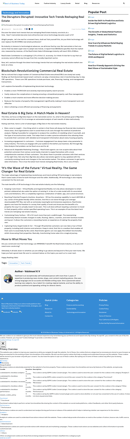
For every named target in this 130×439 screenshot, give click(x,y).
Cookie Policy (103, 309)
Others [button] (2, 431)
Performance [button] (4, 405)
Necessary (5, 363)
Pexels (83, 29)
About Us (48, 312)
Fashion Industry (50, 3)
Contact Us (49, 316)
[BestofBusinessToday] (10, 300)
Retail (77, 3)
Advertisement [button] (5, 422)
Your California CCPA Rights (109, 320)
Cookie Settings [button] (5, 340)
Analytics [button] (3, 412)
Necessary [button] (3, 361)
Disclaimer (103, 312)
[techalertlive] (6, 312)
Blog (85, 3)
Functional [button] (4, 398)
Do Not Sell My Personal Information (111, 323)
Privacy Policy (103, 305)
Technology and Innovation (76, 312)
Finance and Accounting (75, 305)
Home (37, 3)
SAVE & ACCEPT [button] (5, 438)
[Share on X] (29, 29)
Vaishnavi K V (7, 29)
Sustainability (71, 309)
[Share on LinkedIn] (32, 29)
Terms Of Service (105, 316)
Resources (96, 3)
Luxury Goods (65, 3)
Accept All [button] (15, 340)
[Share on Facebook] (26, 29)
